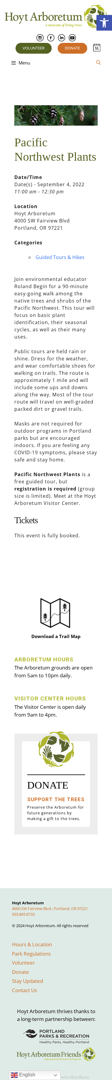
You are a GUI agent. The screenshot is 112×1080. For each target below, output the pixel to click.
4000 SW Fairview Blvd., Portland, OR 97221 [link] (50, 908)
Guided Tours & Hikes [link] (60, 257)
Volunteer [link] (34, 48)
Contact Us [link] (24, 990)
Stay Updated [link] (27, 980)
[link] (104, 23)
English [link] (26, 1074)
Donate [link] (72, 48)
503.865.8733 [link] (23, 914)
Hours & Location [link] (32, 944)
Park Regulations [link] (31, 953)
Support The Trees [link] (56, 799)
